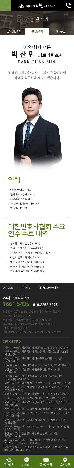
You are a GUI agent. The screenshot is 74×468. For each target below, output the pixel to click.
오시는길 (60, 31)
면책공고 (8, 287)
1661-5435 (68, 5)
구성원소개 (37, 31)
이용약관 (26, 287)
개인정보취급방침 (49, 287)
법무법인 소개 (14, 31)
